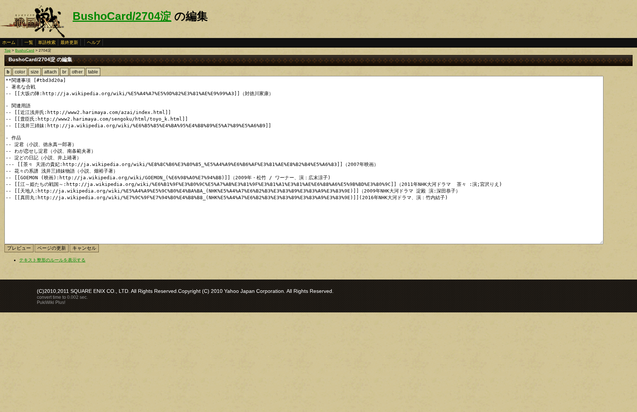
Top (7, 50)
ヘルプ (93, 42)
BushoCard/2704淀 (122, 16)
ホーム (8, 42)
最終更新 (69, 42)
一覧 (28, 42)
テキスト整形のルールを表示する (52, 260)
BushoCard (24, 50)
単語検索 (47, 42)
